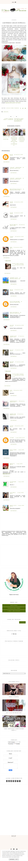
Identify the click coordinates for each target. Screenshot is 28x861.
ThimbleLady (13, 336)
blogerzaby (13, 481)
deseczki (6, 111)
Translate (18, 743)
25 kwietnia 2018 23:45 (16, 302)
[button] (14, 2)
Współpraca (14, 605)
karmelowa (13, 414)
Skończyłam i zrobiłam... (6, 138)
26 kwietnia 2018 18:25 (15, 313)
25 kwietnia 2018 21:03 (15, 278)
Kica (11, 390)
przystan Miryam (15, 301)
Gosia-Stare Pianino (18, 263)
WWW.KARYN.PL (6, 473)
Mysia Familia (14, 224)
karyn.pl (12, 463)
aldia (11, 154)
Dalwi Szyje (13, 505)
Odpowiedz (14, 172)
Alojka (12, 325)
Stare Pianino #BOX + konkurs (8, 119)
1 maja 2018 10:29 (20, 437)
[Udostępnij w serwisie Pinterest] (25, 108)
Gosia (11, 212)
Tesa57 (12, 236)
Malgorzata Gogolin (16, 189)
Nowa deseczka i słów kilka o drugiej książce (22, 139)
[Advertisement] (14, 555)
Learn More (12, 859)
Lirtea (11, 425)
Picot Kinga (13, 449)
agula (11, 289)
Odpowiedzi (8, 260)
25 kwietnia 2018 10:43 (17, 168)
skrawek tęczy (14, 277)
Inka (11, 247)
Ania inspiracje (14, 312)
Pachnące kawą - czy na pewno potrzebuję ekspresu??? (19, 120)
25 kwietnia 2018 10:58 (17, 189)
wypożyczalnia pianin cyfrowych (13, 102)
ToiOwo (12, 437)
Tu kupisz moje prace (14, 608)
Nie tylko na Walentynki (14, 712)
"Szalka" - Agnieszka (15, 167)
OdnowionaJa (13, 401)
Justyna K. (13, 492)
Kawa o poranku (14, 696)
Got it (17, 859)
